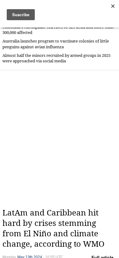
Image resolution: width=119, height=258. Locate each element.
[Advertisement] (59, 139)
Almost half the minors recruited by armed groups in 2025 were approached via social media (56, 58)
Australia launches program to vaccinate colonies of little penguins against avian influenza (55, 44)
